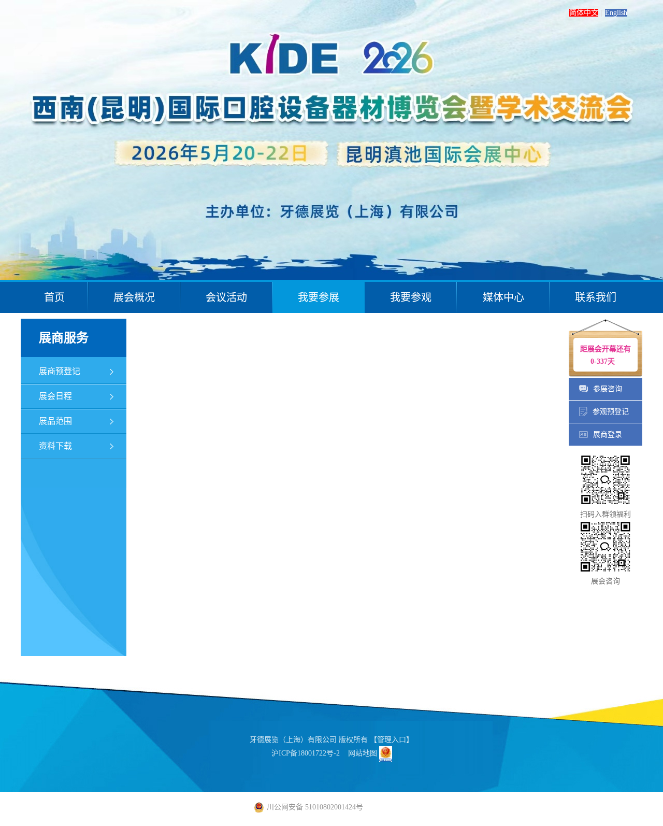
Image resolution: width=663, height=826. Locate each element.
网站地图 (362, 753)
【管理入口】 (391, 740)
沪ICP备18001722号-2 (305, 753)
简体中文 (583, 13)
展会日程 (55, 396)
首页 (54, 297)
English (616, 13)
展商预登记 (59, 371)
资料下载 (55, 446)
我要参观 (410, 297)
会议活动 (226, 297)
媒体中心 (503, 297)
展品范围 (55, 421)
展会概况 (134, 297)
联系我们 (595, 297)
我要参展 (318, 297)
